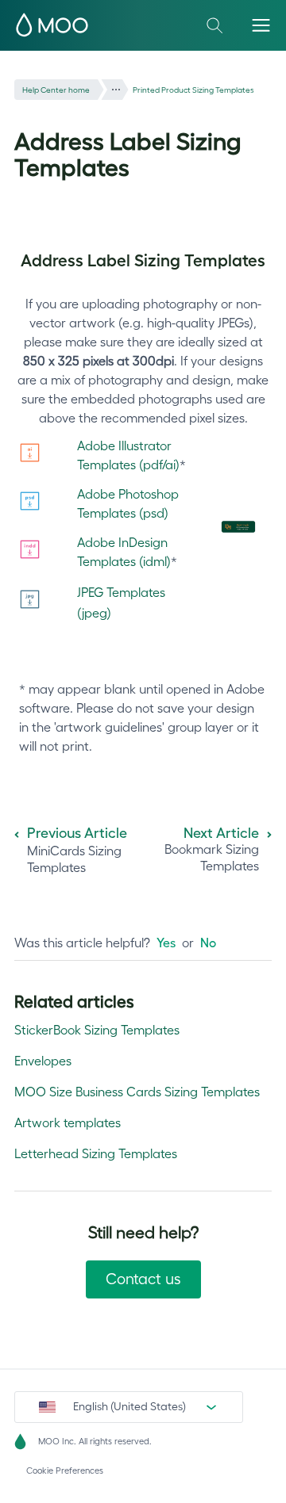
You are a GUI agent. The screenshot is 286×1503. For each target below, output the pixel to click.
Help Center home (56, 90)
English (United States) (129, 1406)
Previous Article (77, 833)
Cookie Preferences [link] (64, 1470)
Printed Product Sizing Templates (193, 90)
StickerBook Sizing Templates (97, 1030)
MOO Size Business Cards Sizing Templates (137, 1091)
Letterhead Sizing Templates (95, 1153)
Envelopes (43, 1061)
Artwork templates (67, 1122)
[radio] (166, 942)
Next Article (221, 833)
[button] (261, 25)
